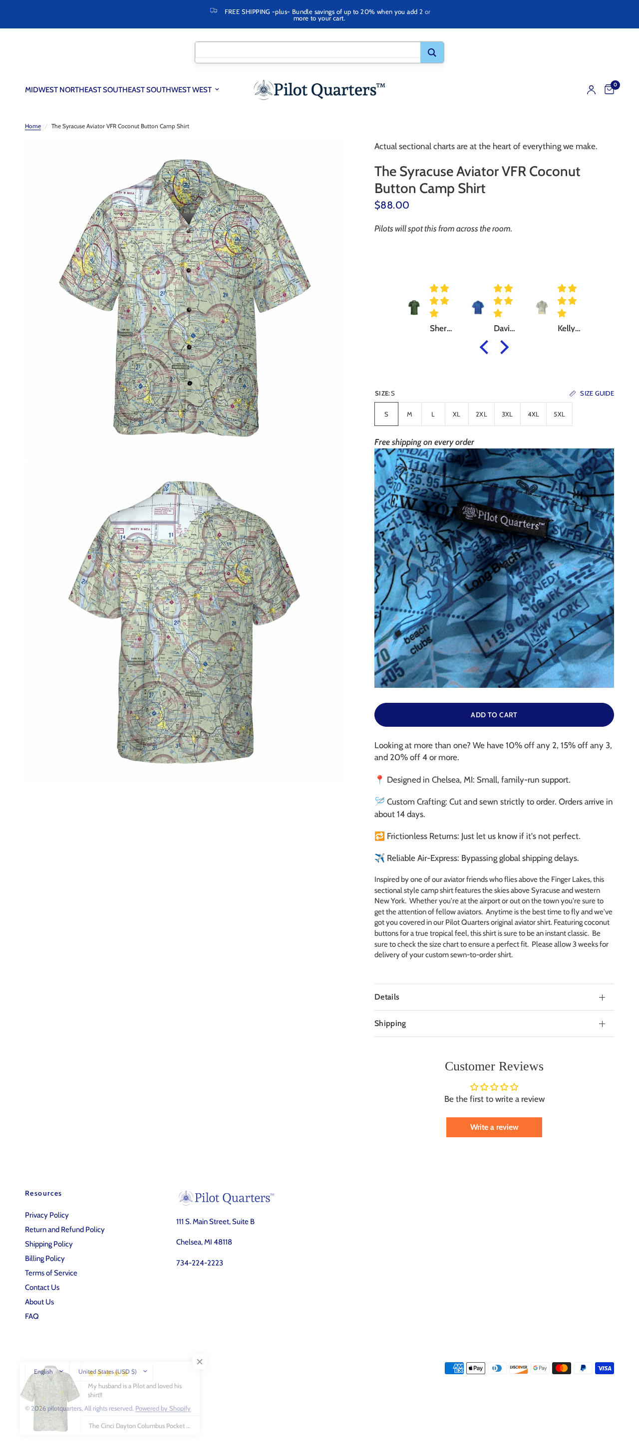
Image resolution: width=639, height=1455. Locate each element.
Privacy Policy (47, 1215)
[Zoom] (324, 161)
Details (386, 997)
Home (33, 126)
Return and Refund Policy (65, 1229)
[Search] (432, 52)
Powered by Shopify (163, 1408)
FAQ (32, 1316)
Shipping (390, 1023)
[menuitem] (126, 90)
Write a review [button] (494, 1127)
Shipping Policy (49, 1244)
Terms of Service (51, 1272)
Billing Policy (45, 1258)
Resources (43, 1193)
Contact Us (42, 1287)
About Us (39, 1301)
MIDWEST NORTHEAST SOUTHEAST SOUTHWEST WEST (118, 89)
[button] (487, 347)
